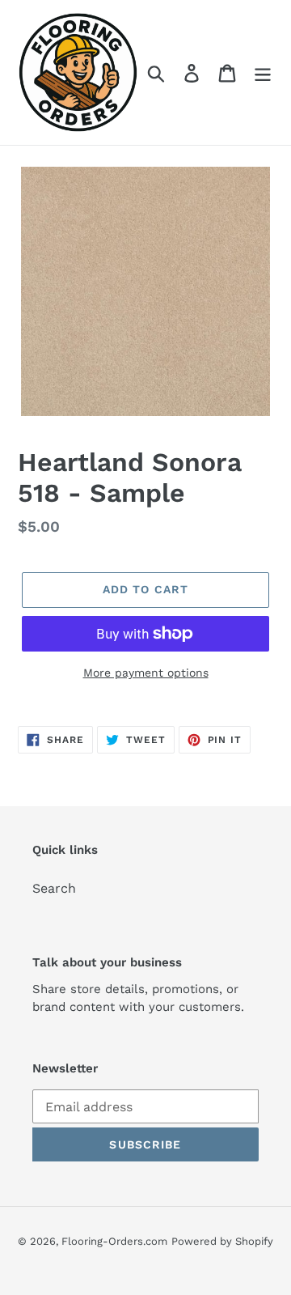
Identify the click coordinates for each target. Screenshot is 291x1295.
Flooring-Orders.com (114, 1241)
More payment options (146, 672)
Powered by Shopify (222, 1241)
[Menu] (262, 72)
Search (54, 888)
